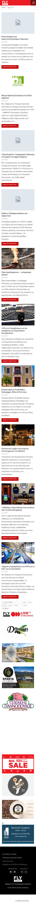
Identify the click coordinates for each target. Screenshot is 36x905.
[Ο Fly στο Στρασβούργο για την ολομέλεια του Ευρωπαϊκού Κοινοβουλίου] (18, 314)
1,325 (24, 602)
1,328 (10, 605)
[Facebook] (10, 872)
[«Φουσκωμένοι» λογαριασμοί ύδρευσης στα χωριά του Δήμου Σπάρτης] (18, 140)
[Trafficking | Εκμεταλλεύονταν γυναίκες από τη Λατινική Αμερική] (18, 494)
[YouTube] (14, 872)
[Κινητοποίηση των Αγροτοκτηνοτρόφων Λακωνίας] (18, 23)
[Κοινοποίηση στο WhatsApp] (26, 872)
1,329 (15, 605)
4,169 (25, 605)
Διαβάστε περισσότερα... (10, 67)
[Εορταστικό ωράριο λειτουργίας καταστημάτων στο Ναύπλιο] (18, 435)
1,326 (29, 602)
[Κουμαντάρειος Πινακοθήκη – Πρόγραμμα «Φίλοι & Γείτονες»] (18, 376)
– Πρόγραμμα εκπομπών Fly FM (12, 857)
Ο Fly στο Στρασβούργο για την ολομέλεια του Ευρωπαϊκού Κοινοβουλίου (14, 330)
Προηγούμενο (8, 602)
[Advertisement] (18, 733)
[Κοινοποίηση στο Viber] (22, 872)
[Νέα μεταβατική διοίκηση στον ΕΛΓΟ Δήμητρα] (18, 82)
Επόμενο (6, 608)
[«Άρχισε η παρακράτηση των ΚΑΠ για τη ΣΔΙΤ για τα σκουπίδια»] (18, 552)
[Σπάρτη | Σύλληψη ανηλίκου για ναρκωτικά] (18, 199)
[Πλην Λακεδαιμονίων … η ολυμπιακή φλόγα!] (18, 258)
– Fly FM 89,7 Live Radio (9, 854)
